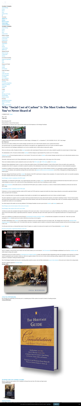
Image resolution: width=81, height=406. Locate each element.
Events (3, 9)
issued (23, 150)
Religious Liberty (5, 97)
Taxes (3, 62)
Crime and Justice (5, 73)
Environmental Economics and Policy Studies (35, 216)
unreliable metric (73, 250)
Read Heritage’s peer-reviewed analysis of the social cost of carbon (15, 205)
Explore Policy (5, 13)
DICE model (36, 161)
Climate (3, 65)
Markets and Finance (6, 101)
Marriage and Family (6, 93)
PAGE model (53, 161)
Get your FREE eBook (6, 382)
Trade (3, 103)
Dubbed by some (5, 155)
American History (6, 24)
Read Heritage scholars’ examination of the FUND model (13, 188)
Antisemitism (4, 43)
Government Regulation (7, 83)
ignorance (38, 170)
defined (43, 155)
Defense (3, 20)
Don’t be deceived (46, 250)
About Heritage (5, 7)
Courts (3, 72)
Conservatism (4, 38)
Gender (3, 90)
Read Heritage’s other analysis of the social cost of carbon (13, 208)
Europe (3, 46)
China (3, 45)
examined (23, 174)
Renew (3, 10)
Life (3, 92)
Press (3, 12)
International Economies (7, 100)
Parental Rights (5, 95)
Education (4, 81)
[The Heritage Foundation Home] (7, 4)
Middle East (4, 18)
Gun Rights (4, 76)
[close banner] (79, 404)
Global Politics (5, 23)
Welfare (3, 87)
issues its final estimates (53, 260)
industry (54, 203)
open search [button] (5, 104)
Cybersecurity (4, 54)
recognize (63, 226)
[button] (2, 15)
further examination (8, 184)
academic (49, 203)
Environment (4, 68)
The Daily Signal (18, 262)
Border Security (5, 21)
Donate (9, 104)
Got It (56, 404)
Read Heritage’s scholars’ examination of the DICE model (13, 178)
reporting (26, 152)
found (10, 218)
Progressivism (4, 40)
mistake (42, 180)
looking (16, 220)
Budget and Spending (6, 59)
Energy (3, 67)
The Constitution (5, 78)
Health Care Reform (6, 84)
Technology (4, 86)
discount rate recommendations (48, 170)
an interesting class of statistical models (28, 254)
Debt (3, 60)
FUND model (44, 161)
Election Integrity (5, 75)
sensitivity (4, 170)
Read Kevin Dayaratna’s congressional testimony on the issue (14, 228)
